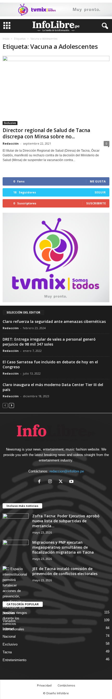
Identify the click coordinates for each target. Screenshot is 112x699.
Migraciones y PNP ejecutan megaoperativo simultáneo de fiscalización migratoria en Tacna (63, 547)
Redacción (11, 143)
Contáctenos (66, 685)
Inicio (6, 38)
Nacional (9, 636)
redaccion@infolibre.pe (66, 471)
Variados (9, 621)
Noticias (9, 613)
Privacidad (44, 685)
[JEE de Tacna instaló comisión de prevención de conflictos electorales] (16, 599)
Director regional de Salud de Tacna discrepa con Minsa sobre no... (46, 133)
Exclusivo (10, 123)
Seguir (100, 192)
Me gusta (98, 181)
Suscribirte (96, 203)
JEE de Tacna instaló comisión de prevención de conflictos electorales (64, 571)
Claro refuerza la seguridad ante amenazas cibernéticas (54, 321)
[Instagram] (51, 482)
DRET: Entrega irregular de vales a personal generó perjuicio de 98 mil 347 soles (49, 342)
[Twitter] (62, 482)
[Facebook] (40, 482)
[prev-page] (5, 405)
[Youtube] (72, 482)
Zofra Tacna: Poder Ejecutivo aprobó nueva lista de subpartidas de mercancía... (65, 520)
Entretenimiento (14, 660)
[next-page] (11, 405)
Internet (8, 629)
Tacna (7, 652)
